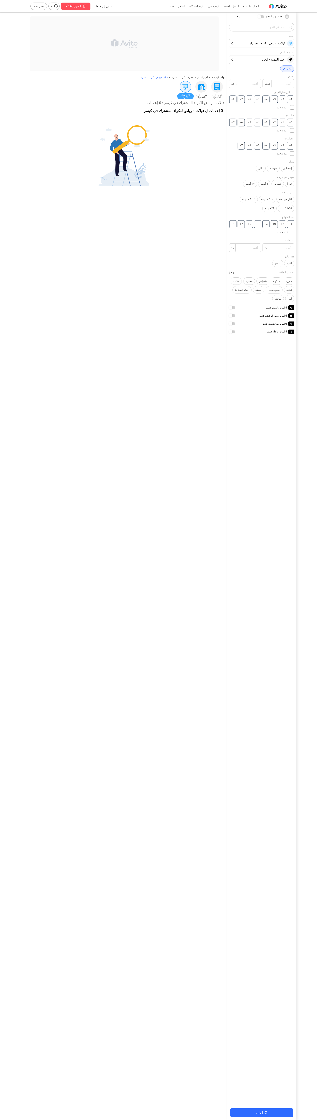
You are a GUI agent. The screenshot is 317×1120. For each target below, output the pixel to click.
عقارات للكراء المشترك (183, 77)
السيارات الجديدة (251, 6)
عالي (260, 168)
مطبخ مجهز (274, 289)
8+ (232, 99)
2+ (282, 99)
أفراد (289, 263)
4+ (265, 99)
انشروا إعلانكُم (73, 6)
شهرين (277, 183)
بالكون (276, 281)
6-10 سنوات (248, 199)
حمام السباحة (242, 289)
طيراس (263, 281)
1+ (290, 99)
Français (38, 6)
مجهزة (249, 281)
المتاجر (181, 6)
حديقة (258, 289)
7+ (241, 99)
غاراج (289, 281)
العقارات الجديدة (231, 6)
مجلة (172, 6)
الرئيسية (215, 77)
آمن (290, 298)
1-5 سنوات (267, 199)
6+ (249, 99)
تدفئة (289, 289)
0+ (290, 122)
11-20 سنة (286, 208)
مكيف (236, 281)
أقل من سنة (285, 199)
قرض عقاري (213, 6)
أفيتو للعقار (203, 77)
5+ (257, 99)
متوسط (273, 168)
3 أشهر (264, 183)
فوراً (289, 183)
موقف (278, 298)
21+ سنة (269, 208)
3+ (274, 99)
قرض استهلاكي (196, 6)
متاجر (278, 263)
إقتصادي (287, 168)
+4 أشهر (250, 183)
